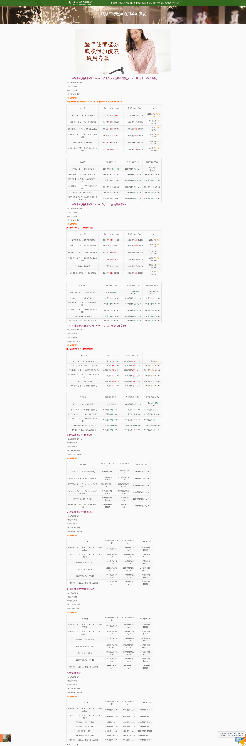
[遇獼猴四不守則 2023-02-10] (5, 738)
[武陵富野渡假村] (80, 3)
